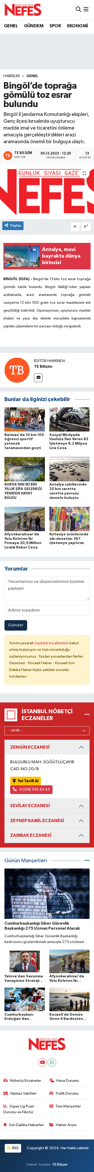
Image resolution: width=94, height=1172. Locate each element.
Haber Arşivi (66, 1125)
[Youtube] (42, 1062)
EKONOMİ (77, 26)
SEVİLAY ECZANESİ (30, 805)
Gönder (16, 625)
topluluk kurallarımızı (51, 643)
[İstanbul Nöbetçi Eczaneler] (87, 715)
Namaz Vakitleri (23, 1093)
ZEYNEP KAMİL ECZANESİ (37, 820)
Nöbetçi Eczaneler (25, 1081)
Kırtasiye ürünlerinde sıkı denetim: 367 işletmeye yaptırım (69, 538)
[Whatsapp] (52, 1062)
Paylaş (15, 225)
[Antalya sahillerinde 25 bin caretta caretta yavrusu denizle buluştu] (69, 469)
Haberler (11, 76)
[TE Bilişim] (17, 370)
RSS (15, 1148)
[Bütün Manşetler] (87, 861)
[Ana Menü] (86, 9)
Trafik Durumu (67, 1093)
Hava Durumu (67, 1081)
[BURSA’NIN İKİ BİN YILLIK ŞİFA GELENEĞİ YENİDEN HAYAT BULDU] (24, 469)
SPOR (55, 26)
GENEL (11, 26)
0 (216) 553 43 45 (34, 789)
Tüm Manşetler (68, 1106)
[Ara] (78, 9)
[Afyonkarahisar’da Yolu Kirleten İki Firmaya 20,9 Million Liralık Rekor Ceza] (24, 518)
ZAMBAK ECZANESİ (30, 835)
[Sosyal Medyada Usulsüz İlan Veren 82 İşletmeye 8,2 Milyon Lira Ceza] (69, 419)
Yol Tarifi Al (28, 781)
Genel (32, 76)
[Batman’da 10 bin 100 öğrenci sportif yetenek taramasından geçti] (24, 419)
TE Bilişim (43, 366)
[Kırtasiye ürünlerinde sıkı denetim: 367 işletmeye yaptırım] (69, 518)
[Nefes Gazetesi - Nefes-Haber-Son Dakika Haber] (23, 9)
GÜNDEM (33, 26)
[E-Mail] (38, 378)
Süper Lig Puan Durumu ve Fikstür (18, 1109)
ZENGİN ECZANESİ (30, 747)
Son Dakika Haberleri (26, 1125)
